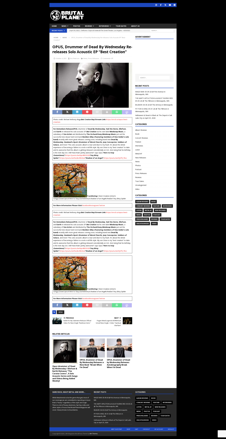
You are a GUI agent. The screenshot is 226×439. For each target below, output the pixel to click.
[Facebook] (161, 5)
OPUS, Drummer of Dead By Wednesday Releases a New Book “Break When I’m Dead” (92, 363)
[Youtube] (170, 5)
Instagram (94, 205)
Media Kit (171, 429)
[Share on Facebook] (57, 112)
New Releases (140, 158)
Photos (76, 26)
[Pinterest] (174, 5)
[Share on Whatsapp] (117, 112)
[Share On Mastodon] (127, 112)
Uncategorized (140, 185)
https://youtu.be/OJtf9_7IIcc (115, 158)
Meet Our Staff (116, 429)
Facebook (86, 205)
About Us (135, 26)
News (64, 26)
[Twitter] (165, 5)
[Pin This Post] (87, 112)
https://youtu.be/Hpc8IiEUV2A (77, 155)
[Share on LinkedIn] (77, 112)
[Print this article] (107, 112)
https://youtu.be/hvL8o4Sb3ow (72, 158)
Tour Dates (121, 26)
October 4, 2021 (61, 58)
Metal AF (138, 154)
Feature (138, 142)
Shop (128, 429)
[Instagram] (156, 5)
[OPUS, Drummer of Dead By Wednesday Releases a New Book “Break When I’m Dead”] (92, 348)
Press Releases (93, 58)
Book (137, 134)
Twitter (102, 205)
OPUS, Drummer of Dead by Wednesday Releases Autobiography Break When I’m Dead (118, 363)
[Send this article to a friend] (97, 112)
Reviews (88, 26)
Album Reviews (141, 130)
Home (54, 26)
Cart (136, 429)
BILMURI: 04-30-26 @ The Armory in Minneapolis (154, 105)
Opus (61, 312)
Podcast (138, 169)
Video (137, 189)
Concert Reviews (141, 138)
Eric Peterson (74, 58)
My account (159, 429)
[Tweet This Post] (67, 112)
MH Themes (94, 434)
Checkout (146, 429)
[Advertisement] (136, 14)
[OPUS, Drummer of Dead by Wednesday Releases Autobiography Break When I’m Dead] (119, 348)
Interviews (104, 26)
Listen (137, 150)
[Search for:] (162, 30)
